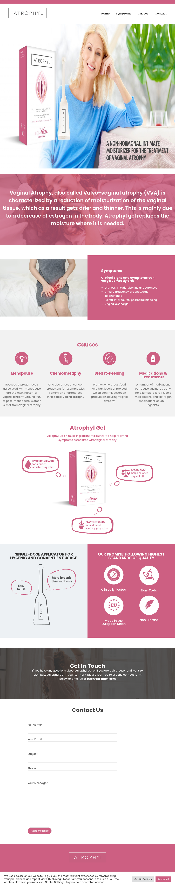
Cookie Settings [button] (143, 879)
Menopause (22, 373)
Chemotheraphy (65, 373)
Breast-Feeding (109, 373)
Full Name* (35, 725)
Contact (161, 14)
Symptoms (123, 14)
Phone (32, 768)
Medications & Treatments (153, 375)
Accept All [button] (163, 879)
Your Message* (38, 783)
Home (105, 14)
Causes (143, 14)
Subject (33, 754)
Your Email (35, 739)
